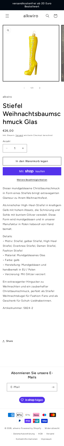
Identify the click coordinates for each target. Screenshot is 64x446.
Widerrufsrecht (52, 428)
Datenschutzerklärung (24, 434)
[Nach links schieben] (24, 88)
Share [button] (9, 341)
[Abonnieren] (53, 387)
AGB (40, 434)
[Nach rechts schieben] (40, 88)
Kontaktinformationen (27, 439)
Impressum (46, 439)
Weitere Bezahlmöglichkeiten (32, 179)
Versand (19, 135)
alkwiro (16, 428)
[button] (7, 16)
